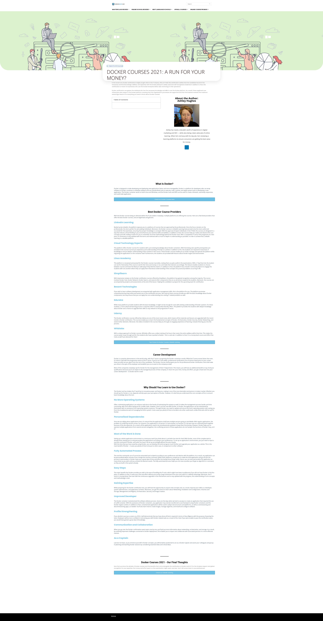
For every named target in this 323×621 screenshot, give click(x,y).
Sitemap (113, 616)
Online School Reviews (140, 9)
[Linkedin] (187, 147)
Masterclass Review (120, 9)
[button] (115, 66)
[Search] (210, 4)
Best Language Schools (161, 9)
